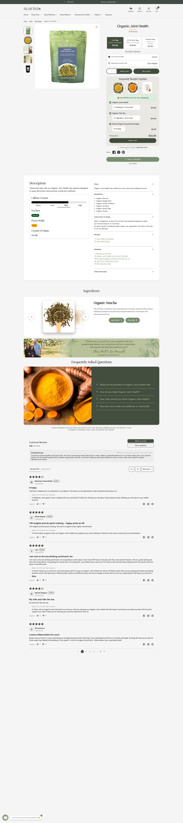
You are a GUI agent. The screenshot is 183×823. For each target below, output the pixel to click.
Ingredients (98, 194)
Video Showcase (100, 272)
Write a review (140, 441)
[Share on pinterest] (152, 504)
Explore (97, 15)
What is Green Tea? (103, 264)
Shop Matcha (65, 15)
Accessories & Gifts (82, 15)
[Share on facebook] (144, 504)
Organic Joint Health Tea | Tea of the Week (112, 256)
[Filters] (137, 469)
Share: (108, 152)
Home (26, 15)
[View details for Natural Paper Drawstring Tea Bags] (147, 88)
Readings (97, 249)
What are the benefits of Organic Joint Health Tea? (125, 385)
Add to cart (132, 140)
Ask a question (140, 445)
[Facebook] (114, 152)
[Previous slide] (32, 317)
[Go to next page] (104, 651)
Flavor (96, 184)
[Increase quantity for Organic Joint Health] (115, 71)
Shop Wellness (49, 15)
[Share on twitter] (148, 504)
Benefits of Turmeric (103, 253)
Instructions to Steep (102, 217)
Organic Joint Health (132, 26)
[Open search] (131, 469)
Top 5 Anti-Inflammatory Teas (107, 261)
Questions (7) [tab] (45, 469)
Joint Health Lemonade (105, 239)
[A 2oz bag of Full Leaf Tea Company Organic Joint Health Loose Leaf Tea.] (96, 26)
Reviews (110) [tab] (34, 469)
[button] (5, 818)
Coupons (108, 15)
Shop (31, 21)
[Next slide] (85, 317)
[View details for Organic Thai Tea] (133, 88)
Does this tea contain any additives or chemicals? (125, 406)
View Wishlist (133, 164)
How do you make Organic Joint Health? (120, 392)
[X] (119, 152)
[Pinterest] (123, 152)
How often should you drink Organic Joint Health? (125, 399)
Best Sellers (38, 21)
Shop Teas (35, 15)
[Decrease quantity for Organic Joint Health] (108, 71)
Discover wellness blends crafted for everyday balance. (92, 2)
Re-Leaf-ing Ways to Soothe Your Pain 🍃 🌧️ (113, 259)
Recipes (97, 235)
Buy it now (146, 71)
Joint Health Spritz (103, 241)
